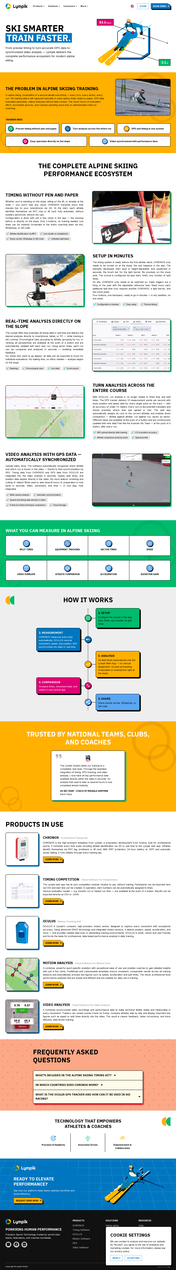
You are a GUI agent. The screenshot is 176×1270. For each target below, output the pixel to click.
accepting (133, 1258)
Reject (116, 1258)
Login (143, 6)
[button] (39, 6)
